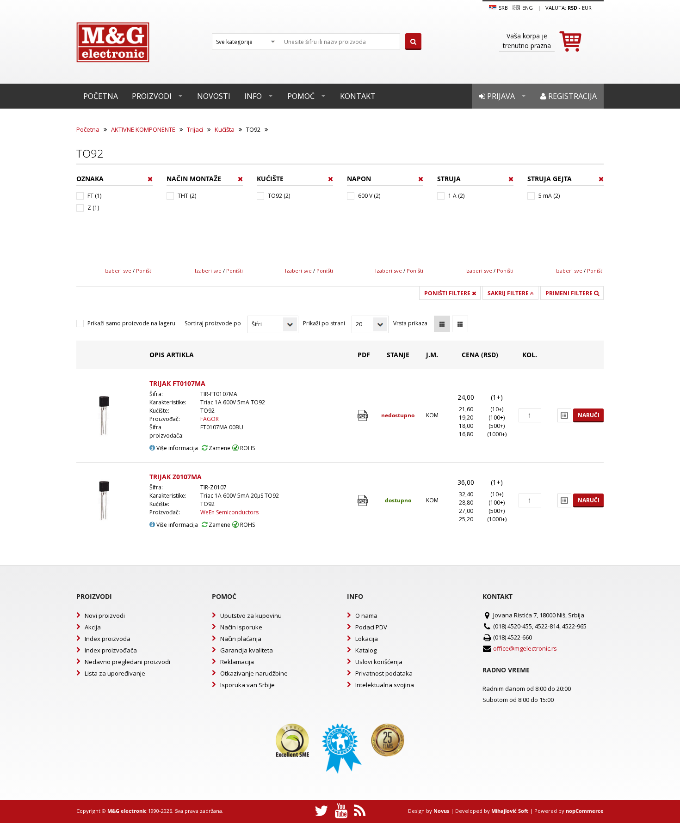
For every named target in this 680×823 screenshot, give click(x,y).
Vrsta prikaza (410, 323)
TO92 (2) (279, 196)
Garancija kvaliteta (246, 650)
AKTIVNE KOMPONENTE (143, 129)
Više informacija (176, 448)
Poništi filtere (448, 293)
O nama (366, 615)
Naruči (589, 415)
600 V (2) (369, 196)
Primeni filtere (569, 293)
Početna (100, 96)
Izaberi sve (118, 270)
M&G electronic (127, 810)
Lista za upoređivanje (115, 673)
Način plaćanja (240, 638)
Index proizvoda (107, 638)
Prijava (500, 96)
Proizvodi (152, 96)
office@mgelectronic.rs (525, 648)
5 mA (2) (549, 196)
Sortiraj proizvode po (213, 323)
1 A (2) (456, 196)
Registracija (571, 96)
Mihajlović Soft (509, 810)
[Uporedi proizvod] (564, 415)
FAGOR (209, 419)
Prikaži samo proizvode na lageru (131, 323)
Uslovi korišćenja (378, 662)
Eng (527, 7)
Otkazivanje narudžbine (254, 673)
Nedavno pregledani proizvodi (127, 662)
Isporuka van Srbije (247, 685)
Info (253, 96)
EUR (587, 7)
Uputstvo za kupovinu (251, 615)
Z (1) (93, 208)
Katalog (366, 650)
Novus (441, 810)
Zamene (218, 448)
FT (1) (94, 196)
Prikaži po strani (324, 323)
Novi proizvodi (105, 615)
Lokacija (366, 638)
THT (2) (187, 196)
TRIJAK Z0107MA (175, 476)
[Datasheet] (364, 415)
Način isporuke (241, 627)
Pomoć (301, 96)
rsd (572, 7)
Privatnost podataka (384, 673)
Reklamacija (237, 662)
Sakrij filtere (509, 293)
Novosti (213, 96)
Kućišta (225, 129)
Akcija (93, 627)
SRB (502, 7)
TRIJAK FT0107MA (177, 383)
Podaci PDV (371, 627)
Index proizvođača (111, 650)
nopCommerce (585, 810)
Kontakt (358, 96)
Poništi (144, 270)
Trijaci (195, 129)
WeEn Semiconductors (229, 512)
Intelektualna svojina (384, 685)
